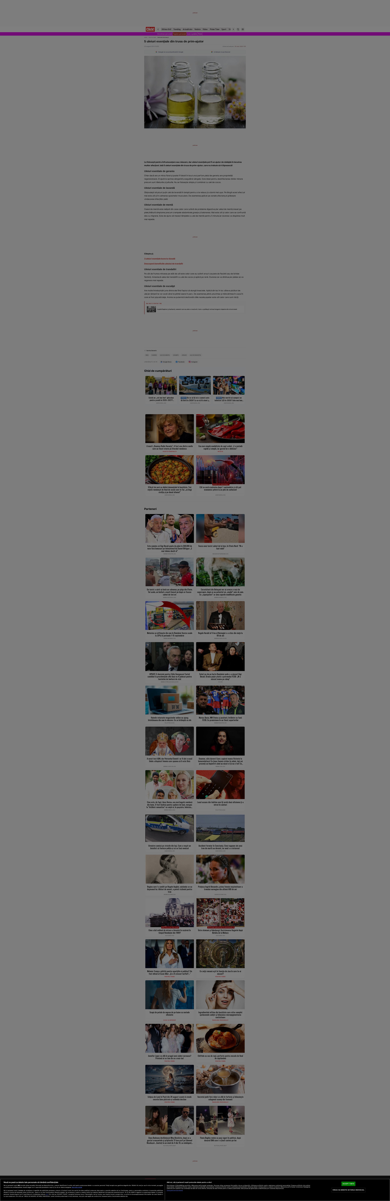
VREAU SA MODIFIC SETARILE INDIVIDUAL (348, 1190)
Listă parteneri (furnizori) (175, 1190)
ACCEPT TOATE (348, 1184)
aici (47, 1194)
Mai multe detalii (77, 1187)
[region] (195, 1190)
